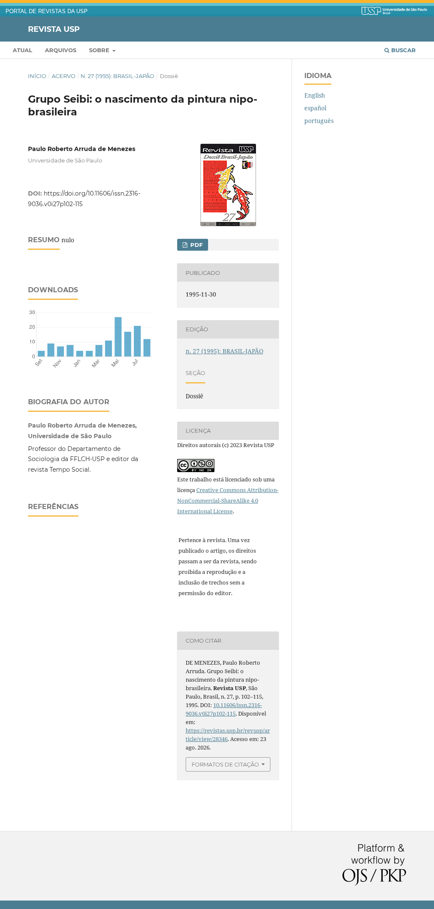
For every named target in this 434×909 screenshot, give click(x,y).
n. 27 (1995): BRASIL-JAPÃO (117, 76)
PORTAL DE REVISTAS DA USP (47, 11)
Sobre (100, 50)
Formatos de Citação (225, 764)
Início (37, 76)
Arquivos (60, 50)
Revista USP (54, 29)
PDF (196, 244)
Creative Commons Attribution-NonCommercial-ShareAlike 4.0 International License (227, 500)
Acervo (63, 76)
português (319, 121)
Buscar (402, 50)
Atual (22, 50)
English (314, 95)
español (315, 108)
